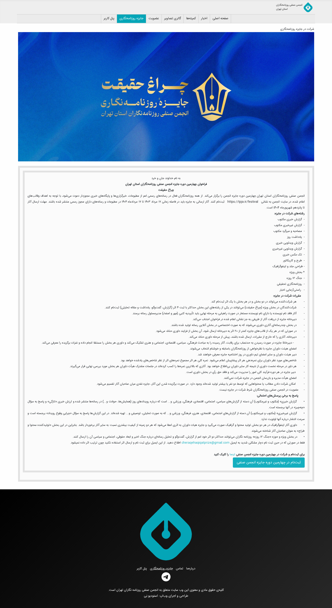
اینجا (232, 454)
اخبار (204, 18)
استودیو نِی (151, 596)
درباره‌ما (190, 568)
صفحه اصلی (220, 18)
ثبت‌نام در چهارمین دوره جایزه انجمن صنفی (269, 463)
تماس (179, 568)
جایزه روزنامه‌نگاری (131, 18)
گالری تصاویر (172, 18)
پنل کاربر (109, 18)
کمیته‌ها (191, 18)
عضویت (154, 18)
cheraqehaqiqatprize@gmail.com (205, 442)
